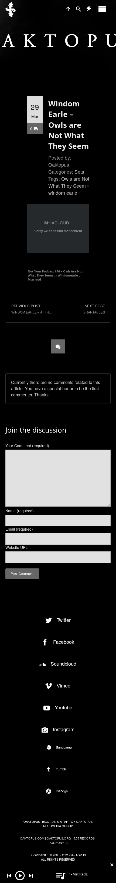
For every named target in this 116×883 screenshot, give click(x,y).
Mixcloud (34, 279)
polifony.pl (58, 842)
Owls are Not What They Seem (68, 182)
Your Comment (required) (27, 445)
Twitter (64, 619)
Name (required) (19, 510)
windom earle (62, 192)
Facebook (63, 641)
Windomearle (68, 275)
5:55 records (84, 838)
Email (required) (19, 529)
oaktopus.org (59, 838)
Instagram (63, 729)
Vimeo (63, 685)
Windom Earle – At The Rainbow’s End (34, 308)
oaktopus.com (32, 838)
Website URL (16, 547)
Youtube (63, 707)
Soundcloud (63, 663)
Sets (79, 171)
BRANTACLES (94, 308)
